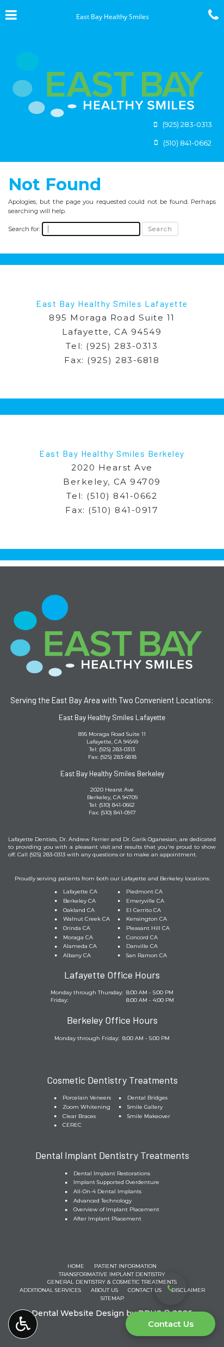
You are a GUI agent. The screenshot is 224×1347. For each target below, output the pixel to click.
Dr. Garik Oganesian (150, 839)
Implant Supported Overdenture (116, 1182)
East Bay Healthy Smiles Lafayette (112, 304)
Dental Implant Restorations (111, 1173)
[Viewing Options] (23, 1324)
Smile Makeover (148, 1116)
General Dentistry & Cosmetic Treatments (112, 1282)
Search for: (24, 229)
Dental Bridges (147, 1098)
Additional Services (50, 1290)
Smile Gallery (145, 1107)
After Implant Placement (107, 1219)
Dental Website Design (78, 1313)
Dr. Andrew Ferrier (84, 839)
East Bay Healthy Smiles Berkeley (112, 453)
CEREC (72, 1125)
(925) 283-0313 (122, 346)
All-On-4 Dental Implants (107, 1191)
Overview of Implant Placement (116, 1209)
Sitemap (112, 1298)
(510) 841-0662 (121, 496)
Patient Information (125, 1266)
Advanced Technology (102, 1201)
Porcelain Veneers (87, 1098)
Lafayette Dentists (32, 839)
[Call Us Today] (170, 1288)
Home (75, 1266)
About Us (104, 1290)
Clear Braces (79, 1116)
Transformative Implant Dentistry (112, 1274)
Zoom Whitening (86, 1107)
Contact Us (171, 1324)
